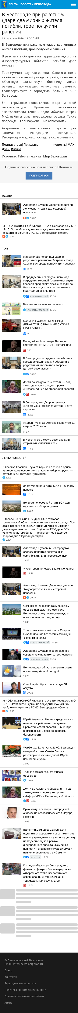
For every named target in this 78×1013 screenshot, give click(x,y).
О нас (8, 970)
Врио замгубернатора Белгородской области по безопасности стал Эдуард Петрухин (48, 813)
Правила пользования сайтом (24, 996)
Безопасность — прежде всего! (43, 304)
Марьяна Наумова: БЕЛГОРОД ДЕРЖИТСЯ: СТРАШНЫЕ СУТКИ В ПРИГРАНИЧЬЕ (46, 324)
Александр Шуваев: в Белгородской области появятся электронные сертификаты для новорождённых (46, 552)
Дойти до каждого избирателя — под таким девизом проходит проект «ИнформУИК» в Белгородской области (48, 385)
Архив (8, 1002)
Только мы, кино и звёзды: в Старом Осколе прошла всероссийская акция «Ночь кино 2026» (47, 634)
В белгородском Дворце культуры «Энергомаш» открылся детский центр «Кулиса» (47, 406)
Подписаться (39, 175)
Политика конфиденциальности (25, 990)
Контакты (11, 977)
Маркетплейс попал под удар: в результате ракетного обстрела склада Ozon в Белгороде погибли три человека (49, 260)
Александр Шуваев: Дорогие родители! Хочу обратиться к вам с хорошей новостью (48, 208)
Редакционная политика (20, 983)
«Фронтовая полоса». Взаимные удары (48, 568)
